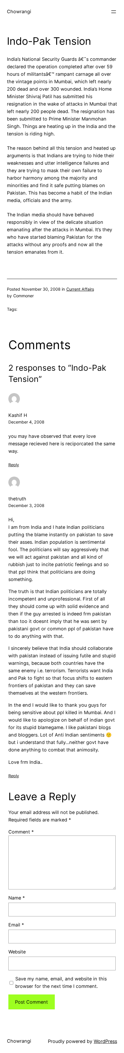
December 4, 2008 (26, 421)
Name (16, 898)
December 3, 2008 (26, 505)
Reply (13, 464)
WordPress (105, 1041)
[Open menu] (113, 11)
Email (16, 925)
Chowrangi (19, 11)
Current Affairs (80, 289)
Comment (21, 832)
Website (17, 952)
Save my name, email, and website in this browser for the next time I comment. (61, 982)
